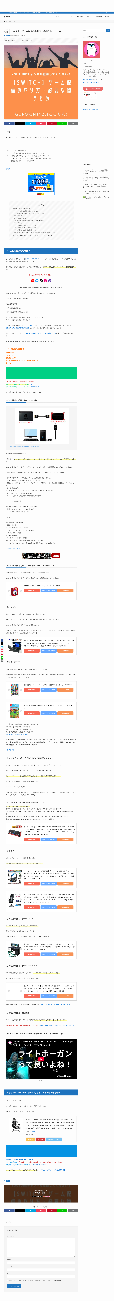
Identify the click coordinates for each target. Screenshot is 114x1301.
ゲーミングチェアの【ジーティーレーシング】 (56, 1004)
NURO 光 (34, 384)
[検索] (108, 13)
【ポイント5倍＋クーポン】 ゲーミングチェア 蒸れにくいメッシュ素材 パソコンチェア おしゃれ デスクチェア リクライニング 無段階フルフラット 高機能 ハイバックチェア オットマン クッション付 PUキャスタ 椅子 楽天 (49, 988)
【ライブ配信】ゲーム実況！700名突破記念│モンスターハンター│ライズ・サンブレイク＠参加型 (96, 178)
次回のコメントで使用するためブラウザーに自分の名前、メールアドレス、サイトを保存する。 (36, 1280)
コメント (10, 1236)
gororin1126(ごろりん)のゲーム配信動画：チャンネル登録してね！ (36, 232)
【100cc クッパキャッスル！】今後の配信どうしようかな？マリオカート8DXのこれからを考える (95, 171)
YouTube (85, 79)
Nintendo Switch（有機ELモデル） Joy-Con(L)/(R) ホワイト (43, 586)
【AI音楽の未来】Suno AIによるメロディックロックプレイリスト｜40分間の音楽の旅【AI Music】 (96, 186)
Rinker (33, 1131)
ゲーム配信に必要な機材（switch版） (27, 211)
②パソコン (20, 215)
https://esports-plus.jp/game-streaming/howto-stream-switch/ (25, 446)
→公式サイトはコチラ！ (13, 548)
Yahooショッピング (53, 1139)
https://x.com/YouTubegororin (91, 82)
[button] (9, 123)
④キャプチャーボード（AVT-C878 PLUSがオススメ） (32, 220)
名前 (9, 1260)
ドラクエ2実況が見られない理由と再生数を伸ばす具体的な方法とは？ (96, 192)
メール (9, 1267)
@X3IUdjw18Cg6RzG (32, 259)
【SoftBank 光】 (35, 386)
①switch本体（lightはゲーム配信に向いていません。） (32, 213)
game (7, 17)
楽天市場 (40, 1139)
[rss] (106, 13)
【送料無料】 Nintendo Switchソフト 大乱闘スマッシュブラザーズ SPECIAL (48, 685)
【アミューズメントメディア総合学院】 (53, 1170)
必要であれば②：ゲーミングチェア (27, 227)
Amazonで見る (65, 590)
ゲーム (7, 35)
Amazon (30, 1139)
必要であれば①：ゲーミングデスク (27, 225)
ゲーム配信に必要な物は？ (22, 208)
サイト (9, 1273)
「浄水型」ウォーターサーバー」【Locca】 (20, 1159)
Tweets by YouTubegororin (90, 109)
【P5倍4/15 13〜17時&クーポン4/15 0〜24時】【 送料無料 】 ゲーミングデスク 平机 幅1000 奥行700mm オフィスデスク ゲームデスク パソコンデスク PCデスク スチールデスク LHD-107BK (49, 946)
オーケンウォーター (39, 1164)
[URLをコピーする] (73, 123)
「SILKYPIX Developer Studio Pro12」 (18, 734)
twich (90, 79)
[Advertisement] (53, 6)
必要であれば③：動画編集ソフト (26, 230)
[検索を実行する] (108, 30)
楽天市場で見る (31, 590)
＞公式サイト (10, 750)
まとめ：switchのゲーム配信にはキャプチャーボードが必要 (33, 235)
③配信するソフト (22, 218)
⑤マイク (19, 223)
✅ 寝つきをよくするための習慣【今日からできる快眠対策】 (96, 197)
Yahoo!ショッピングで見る (48, 590)
